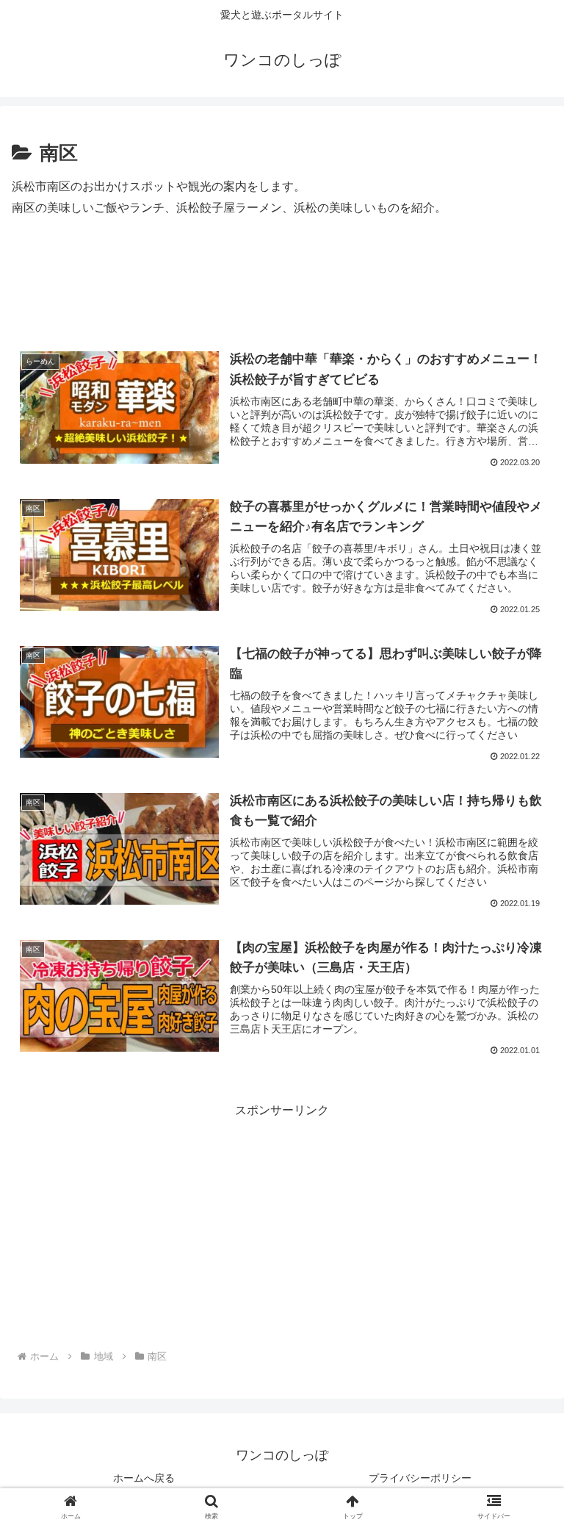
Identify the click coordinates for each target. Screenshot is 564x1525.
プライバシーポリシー (420, 1478)
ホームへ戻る (144, 1478)
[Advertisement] (282, 287)
